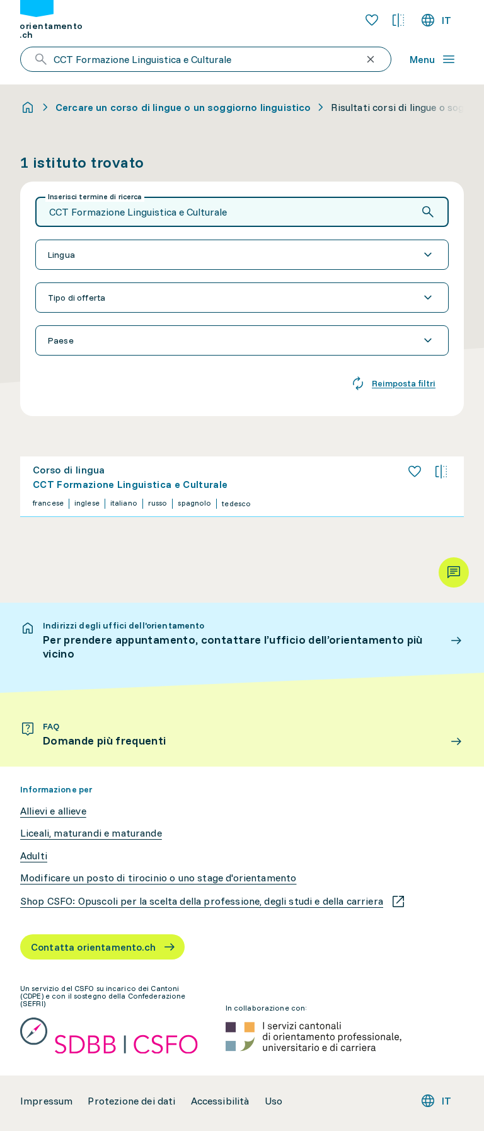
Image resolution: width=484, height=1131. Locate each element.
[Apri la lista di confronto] (398, 20)
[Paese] (242, 340)
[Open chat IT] (454, 572)
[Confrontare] (441, 471)
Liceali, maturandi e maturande (91, 833)
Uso (273, 1101)
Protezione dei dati (131, 1101)
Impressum (46, 1101)
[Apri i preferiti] (371, 20)
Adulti (33, 856)
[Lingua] (242, 255)
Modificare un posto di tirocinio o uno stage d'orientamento (158, 878)
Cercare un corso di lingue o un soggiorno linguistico (183, 107)
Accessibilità (220, 1101)
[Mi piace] (414, 471)
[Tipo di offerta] (242, 297)
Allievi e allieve (53, 811)
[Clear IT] (370, 59)
